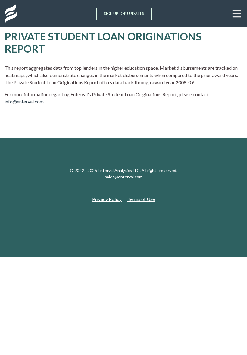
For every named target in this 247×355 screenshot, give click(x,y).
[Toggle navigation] (236, 13)
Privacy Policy (107, 199)
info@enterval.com (24, 101)
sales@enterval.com (123, 176)
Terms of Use (141, 199)
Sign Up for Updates (124, 13)
